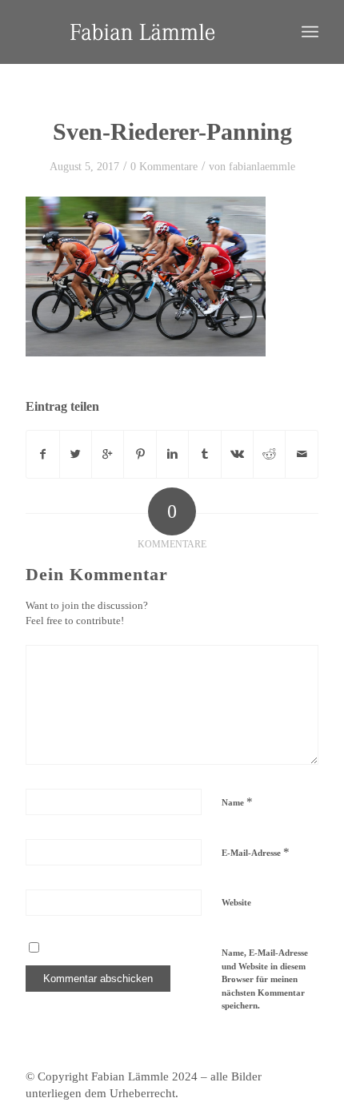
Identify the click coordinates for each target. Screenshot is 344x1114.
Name (237, 801)
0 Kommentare (164, 167)
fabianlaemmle (262, 167)
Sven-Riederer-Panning (172, 131)
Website (236, 902)
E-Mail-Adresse (256, 851)
